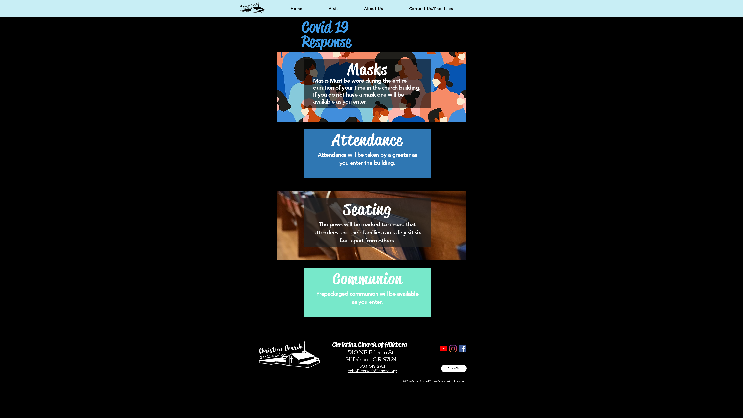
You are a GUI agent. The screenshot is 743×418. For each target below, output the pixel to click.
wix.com (460, 381)
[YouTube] (443, 348)
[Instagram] (453, 348)
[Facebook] (462, 348)
